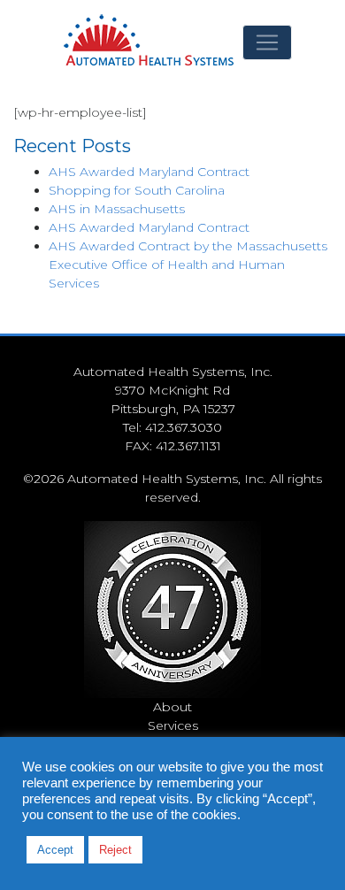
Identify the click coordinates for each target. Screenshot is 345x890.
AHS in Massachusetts (117, 209)
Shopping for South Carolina (137, 190)
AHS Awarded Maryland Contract (149, 172)
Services (173, 725)
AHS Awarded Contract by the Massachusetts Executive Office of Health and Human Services (188, 264)
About (172, 707)
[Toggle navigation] (267, 42)
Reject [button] (115, 849)
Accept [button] (55, 849)
